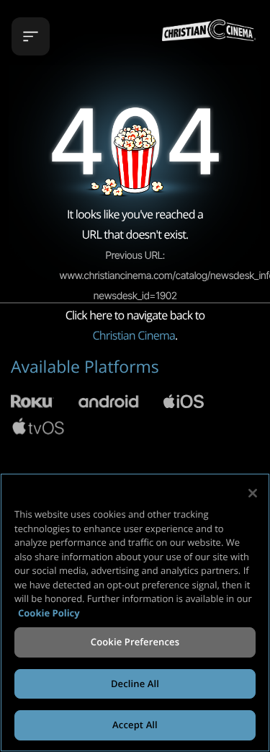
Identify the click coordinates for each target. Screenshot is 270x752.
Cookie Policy (49, 612)
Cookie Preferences (135, 641)
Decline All (135, 683)
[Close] (253, 493)
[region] (135, 612)
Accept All (135, 724)
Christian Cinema (134, 335)
